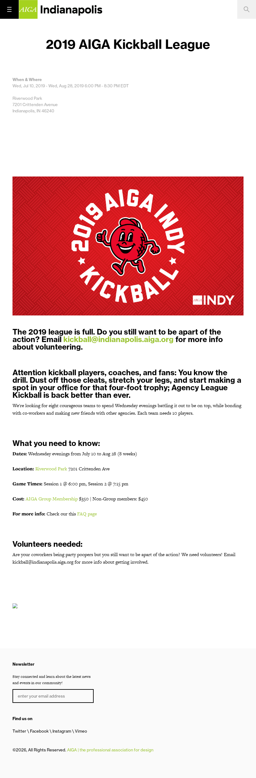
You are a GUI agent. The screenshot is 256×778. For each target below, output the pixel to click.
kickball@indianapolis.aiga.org (118, 339)
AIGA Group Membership (52, 498)
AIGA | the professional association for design (110, 749)
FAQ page (87, 513)
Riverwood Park (51, 468)
